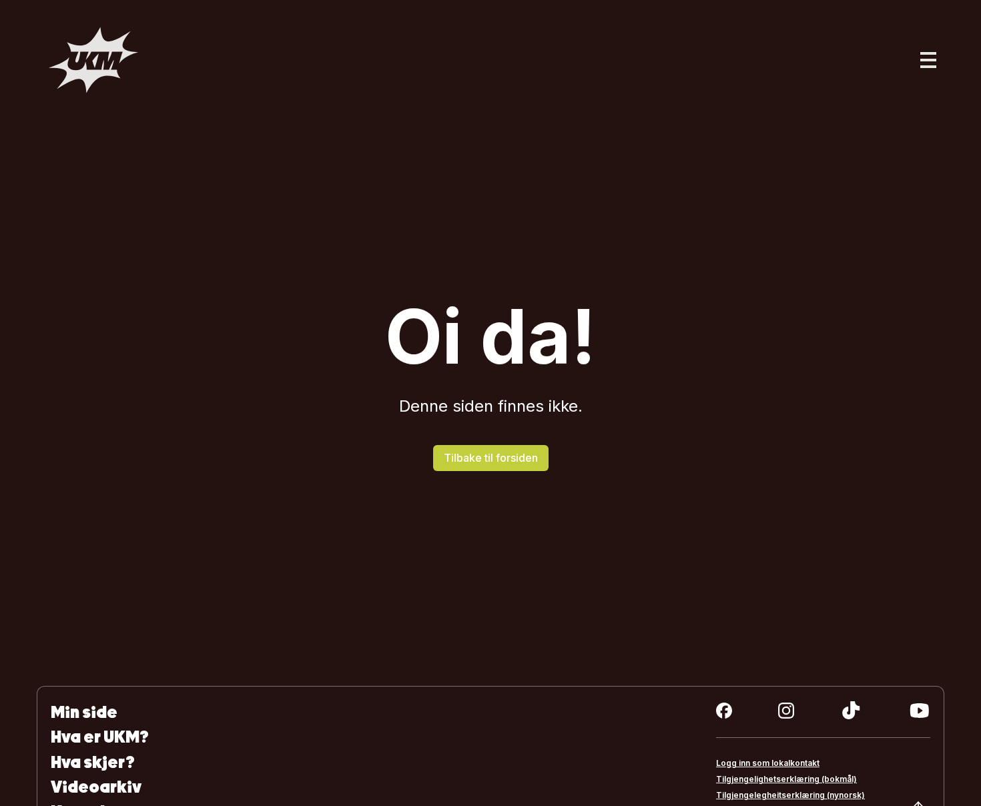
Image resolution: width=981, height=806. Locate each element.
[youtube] (919, 710)
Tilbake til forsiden (491, 457)
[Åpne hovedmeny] (928, 60)
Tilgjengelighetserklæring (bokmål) (786, 779)
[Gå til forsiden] (93, 60)
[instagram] (786, 711)
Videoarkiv (96, 787)
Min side (84, 712)
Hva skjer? (93, 762)
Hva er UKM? (100, 737)
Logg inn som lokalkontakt (768, 763)
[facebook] (724, 711)
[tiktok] (851, 710)
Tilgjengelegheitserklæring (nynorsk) (790, 795)
